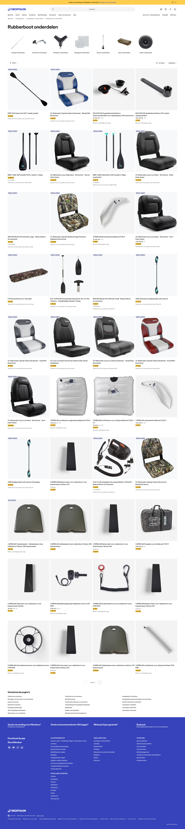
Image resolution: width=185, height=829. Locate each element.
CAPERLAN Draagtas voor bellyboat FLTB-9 (152, 544)
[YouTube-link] (13, 747)
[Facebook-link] (9, 747)
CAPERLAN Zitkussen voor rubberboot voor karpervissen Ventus (25, 605)
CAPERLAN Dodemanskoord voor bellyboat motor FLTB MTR (112, 605)
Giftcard (173, 15)
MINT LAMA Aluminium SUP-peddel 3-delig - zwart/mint (110, 176)
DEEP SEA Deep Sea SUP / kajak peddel (23, 113)
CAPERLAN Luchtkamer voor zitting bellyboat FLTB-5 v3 (113, 421)
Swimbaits (68, 707)
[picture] (29, 89)
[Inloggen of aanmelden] (170, 9)
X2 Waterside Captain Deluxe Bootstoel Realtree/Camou (151, 483)
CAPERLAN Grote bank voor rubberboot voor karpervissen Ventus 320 (68, 666)
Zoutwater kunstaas (129, 710)
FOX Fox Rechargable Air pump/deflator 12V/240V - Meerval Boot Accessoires (113, 483)
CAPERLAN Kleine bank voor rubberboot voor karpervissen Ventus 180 (110, 545)
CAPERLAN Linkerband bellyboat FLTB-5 (150, 420)
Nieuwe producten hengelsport (76, 713)
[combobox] (173, 63)
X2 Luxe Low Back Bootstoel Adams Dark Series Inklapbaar (69, 362)
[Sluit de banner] (175, 2)
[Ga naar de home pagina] (17, 9)
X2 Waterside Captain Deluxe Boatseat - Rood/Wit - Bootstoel (155, 362)
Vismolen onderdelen (39, 52)
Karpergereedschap (15, 707)
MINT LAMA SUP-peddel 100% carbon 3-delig (25, 175)
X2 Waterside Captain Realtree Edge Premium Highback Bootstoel (68, 238)
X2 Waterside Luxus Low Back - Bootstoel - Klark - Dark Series (154, 176)
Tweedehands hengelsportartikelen (77, 705)
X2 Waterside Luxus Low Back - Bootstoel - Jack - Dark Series (27, 421)
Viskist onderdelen (103, 52)
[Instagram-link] (17, 747)
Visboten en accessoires (73, 696)
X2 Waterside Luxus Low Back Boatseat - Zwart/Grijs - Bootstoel (114, 362)
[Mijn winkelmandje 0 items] (175, 9)
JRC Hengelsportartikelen (16, 710)
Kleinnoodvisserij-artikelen (131, 702)
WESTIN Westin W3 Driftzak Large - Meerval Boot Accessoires (27, 238)
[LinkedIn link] (22, 747)
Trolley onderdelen (145, 52)
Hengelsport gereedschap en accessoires (136, 699)
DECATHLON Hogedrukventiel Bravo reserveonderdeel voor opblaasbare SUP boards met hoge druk (113, 114)
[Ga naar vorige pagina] (85, 682)
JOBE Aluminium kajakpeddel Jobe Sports (151, 299)
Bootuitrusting (70, 699)
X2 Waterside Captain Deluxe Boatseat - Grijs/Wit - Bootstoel (28, 362)
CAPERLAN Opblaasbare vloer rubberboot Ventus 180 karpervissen (71, 545)
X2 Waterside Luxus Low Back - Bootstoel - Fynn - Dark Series (154, 238)
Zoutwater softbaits (129, 705)
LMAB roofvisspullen (72, 710)
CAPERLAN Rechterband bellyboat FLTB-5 (109, 237)
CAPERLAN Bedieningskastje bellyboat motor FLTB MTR (70, 605)
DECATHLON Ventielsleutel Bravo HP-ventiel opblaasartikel (152, 114)
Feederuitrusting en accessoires (76, 702)
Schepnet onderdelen (60, 52)
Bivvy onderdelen (124, 52)
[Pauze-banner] (172, 2)
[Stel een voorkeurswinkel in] (161, 9)
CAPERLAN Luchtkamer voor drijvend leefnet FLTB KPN (154, 666)
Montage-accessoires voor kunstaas (20, 699)
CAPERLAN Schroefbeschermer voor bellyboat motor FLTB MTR (29, 666)
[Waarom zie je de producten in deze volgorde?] (157, 63)
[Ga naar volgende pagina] (99, 682)
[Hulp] (165, 9)
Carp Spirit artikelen (129, 707)
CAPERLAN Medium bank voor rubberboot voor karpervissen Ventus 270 (68, 483)
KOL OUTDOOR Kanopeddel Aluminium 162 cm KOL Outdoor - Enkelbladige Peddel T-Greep (70, 300)
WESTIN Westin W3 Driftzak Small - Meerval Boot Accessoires (112, 300)
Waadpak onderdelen (81, 52)
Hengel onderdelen (18, 52)
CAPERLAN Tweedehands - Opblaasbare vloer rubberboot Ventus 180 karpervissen (25, 545)
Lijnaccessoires (13, 702)
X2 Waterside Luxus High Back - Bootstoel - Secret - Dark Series (70, 176)
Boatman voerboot (14, 705)
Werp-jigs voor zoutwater (16, 713)
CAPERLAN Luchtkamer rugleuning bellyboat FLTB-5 (70, 420)
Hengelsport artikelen (129, 696)
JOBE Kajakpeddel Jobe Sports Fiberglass (24, 482)
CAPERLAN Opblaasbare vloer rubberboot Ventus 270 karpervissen (114, 666)
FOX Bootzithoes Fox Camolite (20, 299)
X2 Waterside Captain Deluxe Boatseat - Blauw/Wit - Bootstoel (70, 114)
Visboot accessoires (15, 696)
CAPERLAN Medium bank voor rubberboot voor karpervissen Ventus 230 (153, 605)
